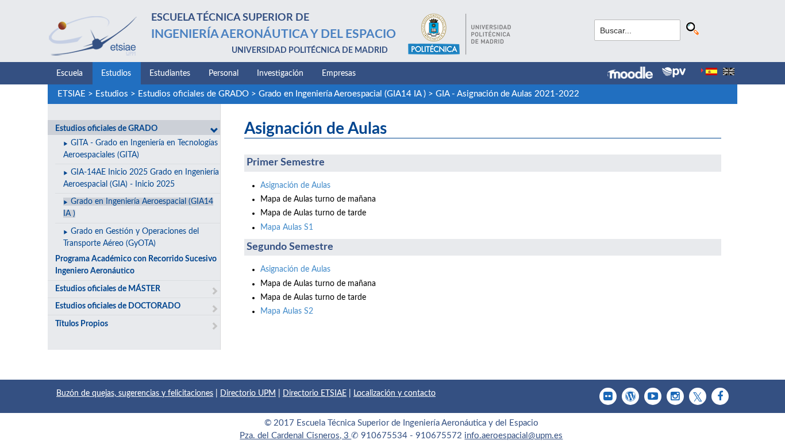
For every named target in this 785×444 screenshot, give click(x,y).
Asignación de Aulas (295, 186)
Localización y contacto (394, 393)
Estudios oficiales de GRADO (193, 94)
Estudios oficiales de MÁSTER (107, 289)
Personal (223, 74)
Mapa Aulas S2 (286, 311)
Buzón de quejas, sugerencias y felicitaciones (134, 393)
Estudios (116, 74)
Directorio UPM (248, 393)
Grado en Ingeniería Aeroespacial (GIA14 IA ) (342, 94)
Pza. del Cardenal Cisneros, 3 (295, 435)
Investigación (280, 74)
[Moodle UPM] (634, 74)
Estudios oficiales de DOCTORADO (117, 306)
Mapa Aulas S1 (286, 227)
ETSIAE (71, 94)
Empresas (339, 74)
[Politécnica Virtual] (674, 72)
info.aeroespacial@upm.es (513, 435)
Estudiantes (169, 74)
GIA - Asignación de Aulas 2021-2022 (507, 94)
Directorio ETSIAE (315, 393)
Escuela (69, 74)
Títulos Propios (81, 324)
